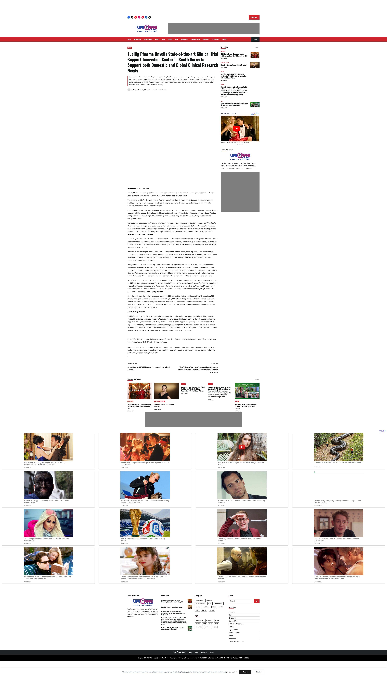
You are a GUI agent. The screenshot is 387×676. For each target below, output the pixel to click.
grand (135, 350)
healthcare (143, 350)
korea (159, 350)
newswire (199, 627)
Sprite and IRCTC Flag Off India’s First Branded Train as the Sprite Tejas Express (234, 104)
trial (150, 353)
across (134, 347)
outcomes (188, 350)
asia (160, 347)
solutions (211, 350)
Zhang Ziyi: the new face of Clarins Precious (233, 65)
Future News (219, 603)
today (146, 353)
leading (164, 350)
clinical (171, 347)
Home (231, 627)
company (199, 347)
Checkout (232, 618)
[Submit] (257, 601)
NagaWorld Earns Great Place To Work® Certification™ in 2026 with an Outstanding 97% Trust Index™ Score (233, 76)
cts (214, 347)
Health (129, 47)
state (134, 353)
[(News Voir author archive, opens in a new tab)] (129, 91)
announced (151, 347)
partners (197, 350)
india (204, 623)
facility (129, 350)
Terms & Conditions (236, 641)
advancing (142, 347)
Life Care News (179, 652)
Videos (212, 610)
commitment (180, 347)
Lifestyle (223, 62)
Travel (227, 62)
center (165, 347)
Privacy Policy (234, 633)
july (210, 623)
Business (223, 51)
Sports (221, 607)
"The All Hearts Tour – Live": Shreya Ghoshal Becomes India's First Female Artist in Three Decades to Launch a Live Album (198, 369)
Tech (197, 610)
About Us (232, 612)
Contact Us (233, 621)
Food (222, 101)
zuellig (155, 353)
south (129, 353)
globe (198, 623)
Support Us (233, 638)
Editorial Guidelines (236, 624)
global (217, 620)
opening (181, 350)
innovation (152, 350)
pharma (204, 350)
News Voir (137, 90)
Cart (230, 615)
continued (208, 347)
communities (190, 347)
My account (233, 630)
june (216, 623)
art (157, 347)
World (214, 627)
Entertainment (200, 603)
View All (257, 47)
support (140, 353)
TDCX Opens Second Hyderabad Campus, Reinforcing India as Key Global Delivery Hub (234, 55)
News (214, 607)
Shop (231, 635)
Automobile (199, 600)
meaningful (173, 350)
